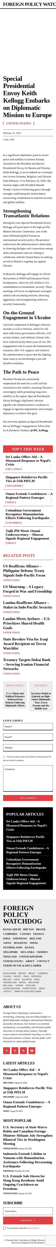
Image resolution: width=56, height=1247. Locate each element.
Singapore (14, 486)
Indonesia (8, 1171)
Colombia (14, 523)
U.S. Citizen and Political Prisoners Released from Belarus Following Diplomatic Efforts (15, 699)
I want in (26, 1220)
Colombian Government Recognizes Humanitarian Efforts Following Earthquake (27, 514)
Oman (11, 502)
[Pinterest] (20, 147)
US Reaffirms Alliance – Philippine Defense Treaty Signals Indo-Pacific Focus (24, 570)
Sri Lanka (14, 469)
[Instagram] (15, 1050)
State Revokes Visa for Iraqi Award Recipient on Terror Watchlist (25, 643)
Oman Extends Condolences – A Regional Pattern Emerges (29, 496)
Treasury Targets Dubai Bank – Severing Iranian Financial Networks (26, 664)
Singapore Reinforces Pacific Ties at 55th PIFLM (27, 479)
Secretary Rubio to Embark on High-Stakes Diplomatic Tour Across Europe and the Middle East (41, 701)
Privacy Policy (33, 1228)
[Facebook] (6, 147)
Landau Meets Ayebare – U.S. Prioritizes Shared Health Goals (26, 623)
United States (11, 580)
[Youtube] (31, 1050)
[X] (13, 147)
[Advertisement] (28, 38)
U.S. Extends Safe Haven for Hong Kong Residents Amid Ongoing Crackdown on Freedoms (24, 1182)
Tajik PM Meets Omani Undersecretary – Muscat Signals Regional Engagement (27, 534)
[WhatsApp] (28, 147)
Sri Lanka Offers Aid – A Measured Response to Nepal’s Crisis (28, 460)
